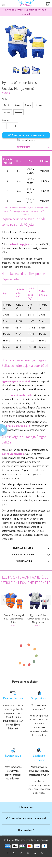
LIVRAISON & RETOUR (23, 547)
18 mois (7, 112)
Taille (4, 99)
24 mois (18, 112)
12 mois (39, 105)
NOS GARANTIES (24, 561)
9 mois (28, 105)
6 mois (17, 105)
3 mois (7, 105)
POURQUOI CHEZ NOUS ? (24, 554)
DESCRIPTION (23, 147)
